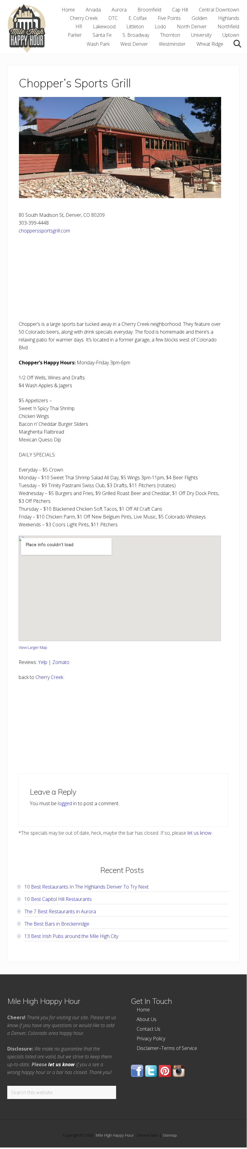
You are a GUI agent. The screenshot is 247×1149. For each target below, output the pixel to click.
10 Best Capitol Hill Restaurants (58, 899)
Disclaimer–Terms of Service (167, 1048)
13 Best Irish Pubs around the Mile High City (71, 936)
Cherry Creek (49, 677)
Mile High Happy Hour (115, 1135)
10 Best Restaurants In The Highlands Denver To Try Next (86, 886)
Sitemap (169, 1135)
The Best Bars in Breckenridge (56, 923)
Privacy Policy (151, 1038)
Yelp (42, 662)
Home (143, 1009)
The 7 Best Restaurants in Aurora (60, 911)
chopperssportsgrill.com (44, 230)
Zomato (60, 662)
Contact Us (148, 1029)
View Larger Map (33, 647)
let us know (199, 833)
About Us (146, 1019)
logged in (67, 803)
